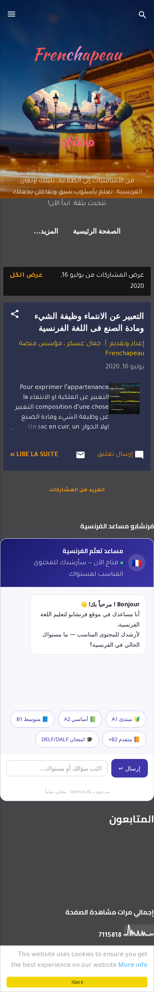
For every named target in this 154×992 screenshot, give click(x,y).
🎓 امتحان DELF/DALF (67, 739)
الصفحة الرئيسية (97, 231)
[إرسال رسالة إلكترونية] (80, 458)
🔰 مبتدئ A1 (126, 719)
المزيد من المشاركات (77, 490)
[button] (15, 316)
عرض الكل (26, 275)
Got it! (77, 982)
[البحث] (142, 16)
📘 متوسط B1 (32, 719)
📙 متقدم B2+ (124, 739)
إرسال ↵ (129, 768)
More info (132, 965)
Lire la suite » (34, 455)
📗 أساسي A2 (80, 719)
